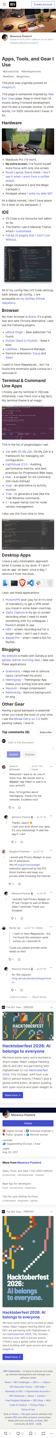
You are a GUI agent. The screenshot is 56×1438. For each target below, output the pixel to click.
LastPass (11, 349)
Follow (28, 1123)
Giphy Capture (15, 612)
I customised (22, 231)
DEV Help (40, 1386)
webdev (8, 76)
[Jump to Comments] (20, 1433)
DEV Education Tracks (21, 1386)
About (31, 1395)
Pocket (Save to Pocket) (22, 340)
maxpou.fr (34, 43)
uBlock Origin (14, 332)
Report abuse (39, 997)
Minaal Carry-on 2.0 (27, 718)
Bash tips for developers (19, 1185)
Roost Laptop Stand (19, 172)
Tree (9, 494)
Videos (46, 1382)
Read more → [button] (13, 1095)
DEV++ (36, 1382)
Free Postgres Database (17, 1400)
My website (9, 655)
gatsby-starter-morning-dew (21, 660)
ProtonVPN (13, 599)
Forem (15, 1414)
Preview (30, 754)
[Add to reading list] (33, 1433)
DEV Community (11, 1371)
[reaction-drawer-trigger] (7, 1433)
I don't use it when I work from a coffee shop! (28, 176)
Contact (41, 1395)
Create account (43, 4)
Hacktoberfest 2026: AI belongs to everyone (26, 1048)
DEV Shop (38, 1400)
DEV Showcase (17, 1395)
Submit (13, 754)
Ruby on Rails (35, 1420)
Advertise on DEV (14, 1391)
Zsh (8, 451)
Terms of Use (28, 1409)
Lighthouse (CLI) (17, 464)
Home (8, 1382)
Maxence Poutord (21, 36)
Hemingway (13, 679)
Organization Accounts (37, 1391)
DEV (15, 1417)
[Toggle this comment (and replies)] (4, 772)
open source (32, 1414)
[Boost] (43, 1433)
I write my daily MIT (40, 193)
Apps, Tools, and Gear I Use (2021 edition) (27, 1172)
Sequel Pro (13, 637)
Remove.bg (13, 692)
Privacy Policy (37, 1405)
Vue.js (36, 353)
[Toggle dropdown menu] (51, 766)
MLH (48, 1400)
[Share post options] (51, 1433)
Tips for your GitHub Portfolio (20, 1198)
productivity (11, 71)
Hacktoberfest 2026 (19, 1334)
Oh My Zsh (25, 451)
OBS (8, 629)
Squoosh (11, 688)
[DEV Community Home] (12, 4)
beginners (23, 76)
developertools (31, 71)
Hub (8, 477)
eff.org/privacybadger (27, 864)
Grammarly (13, 671)
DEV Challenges (22, 1382)
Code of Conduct (18, 997)
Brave (32, 316)
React (9, 357)
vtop (9, 485)
